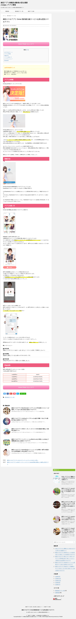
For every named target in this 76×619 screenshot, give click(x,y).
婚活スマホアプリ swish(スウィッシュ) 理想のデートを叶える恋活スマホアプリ (68, 518)
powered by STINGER (57, 616)
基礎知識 (7, 11)
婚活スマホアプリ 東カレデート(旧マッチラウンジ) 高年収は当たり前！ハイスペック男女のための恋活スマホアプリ (68, 504)
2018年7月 (57, 584)
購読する (57, 470)
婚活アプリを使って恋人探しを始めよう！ (33, 606)
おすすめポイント (8, 52)
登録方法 (6, 55)
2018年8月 (57, 582)
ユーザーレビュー (8, 59)
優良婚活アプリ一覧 (19, 11)
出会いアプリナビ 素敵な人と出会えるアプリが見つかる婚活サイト (68, 478)
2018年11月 (58, 580)
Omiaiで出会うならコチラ (26, 44)
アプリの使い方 (8, 57)
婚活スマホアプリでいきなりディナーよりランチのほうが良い (22, 460)
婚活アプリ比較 (31, 11)
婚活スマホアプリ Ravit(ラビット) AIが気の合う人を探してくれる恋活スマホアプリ (68, 491)
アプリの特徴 (7, 53)
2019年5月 (57, 576)
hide (27, 49)
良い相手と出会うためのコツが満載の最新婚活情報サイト (38, 612)
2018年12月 (58, 578)
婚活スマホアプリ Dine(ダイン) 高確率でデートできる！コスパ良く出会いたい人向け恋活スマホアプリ (68, 530)
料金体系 (6, 60)
